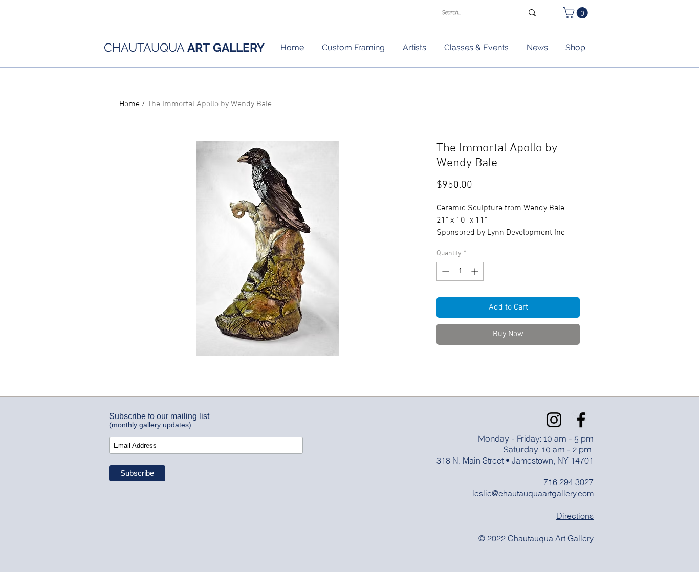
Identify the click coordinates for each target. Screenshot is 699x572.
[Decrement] (444, 271)
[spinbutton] (460, 271)
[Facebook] (581, 420)
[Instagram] (554, 420)
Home (129, 104)
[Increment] (475, 271)
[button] (577, 12)
